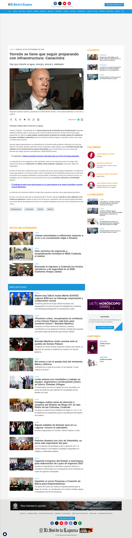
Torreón (40, 209)
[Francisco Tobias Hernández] (91, 175)
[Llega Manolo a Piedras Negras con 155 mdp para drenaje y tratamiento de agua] (92, 202)
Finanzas (43, 11)
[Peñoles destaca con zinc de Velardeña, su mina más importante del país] (21, 446)
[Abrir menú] (9, 11)
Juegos (117, 11)
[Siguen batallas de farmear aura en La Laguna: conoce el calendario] (21, 428)
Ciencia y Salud (92, 11)
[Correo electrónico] (28, 119)
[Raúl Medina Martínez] (91, 165)
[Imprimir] (38, 119)
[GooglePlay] (80, 523)
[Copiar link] (33, 119)
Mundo (36, 11)
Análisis (50, 11)
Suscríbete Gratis (104, 327)
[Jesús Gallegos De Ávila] (91, 155)
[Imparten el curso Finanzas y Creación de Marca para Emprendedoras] (21, 487)
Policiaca (22, 11)
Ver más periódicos (114, 4)
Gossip (65, 11)
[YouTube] (64, 3)
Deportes (109, 11)
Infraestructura (16, 209)
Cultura (73, 11)
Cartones (58, 11)
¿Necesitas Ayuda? (65, 518)
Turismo (102, 11)
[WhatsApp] (20, 119)
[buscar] (123, 11)
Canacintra (29, 209)
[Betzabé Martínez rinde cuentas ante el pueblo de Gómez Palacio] (21, 347)
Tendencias (81, 11)
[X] (60, 3)
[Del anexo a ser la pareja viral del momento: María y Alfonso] (21, 365)
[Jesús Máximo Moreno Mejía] (91, 185)
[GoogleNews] (70, 523)
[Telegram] (24, 119)
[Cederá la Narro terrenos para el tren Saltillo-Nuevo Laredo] (92, 231)
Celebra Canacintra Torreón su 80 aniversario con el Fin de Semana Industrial (50, 156)
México (29, 11)
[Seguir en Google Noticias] (81, 119)
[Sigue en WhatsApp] (78, 119)
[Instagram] (69, 3)
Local (15, 11)
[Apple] (75, 523)
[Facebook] (55, 3)
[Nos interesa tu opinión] (66, 505)
